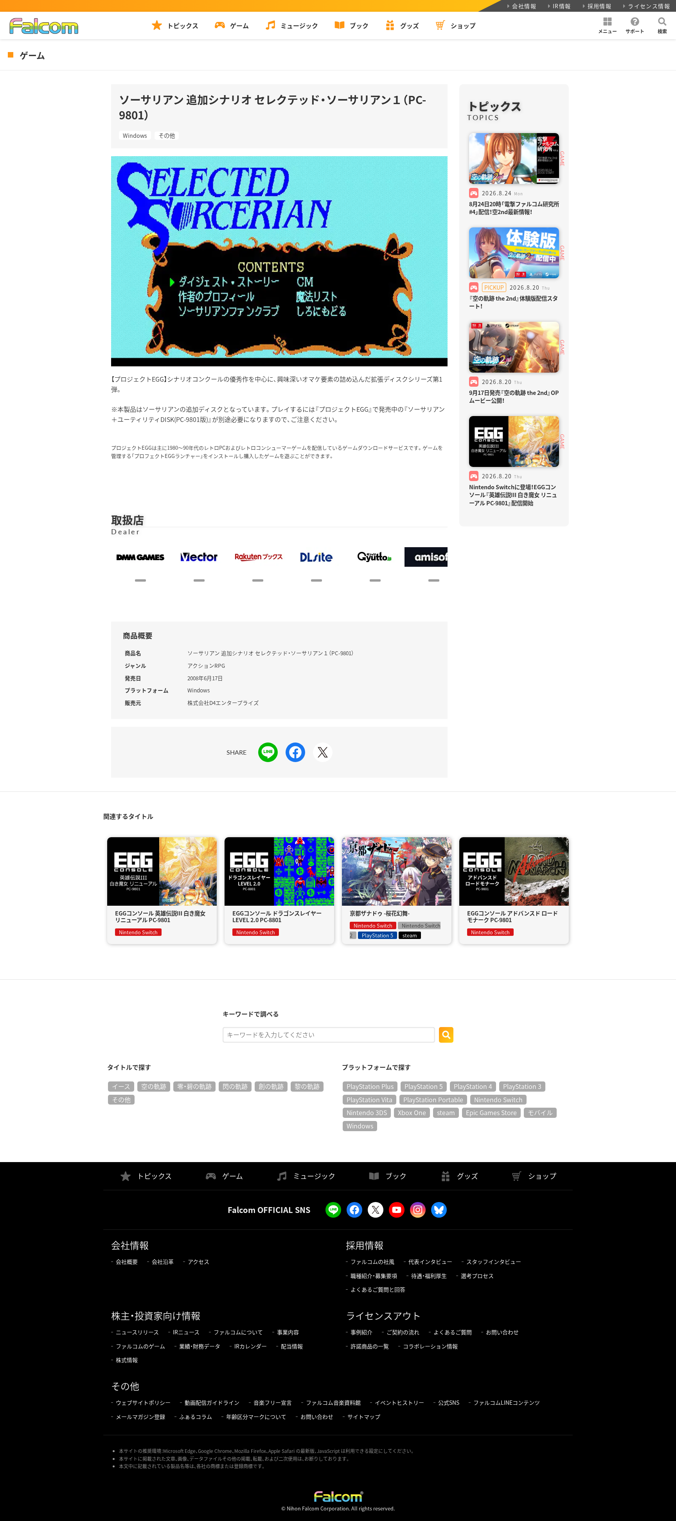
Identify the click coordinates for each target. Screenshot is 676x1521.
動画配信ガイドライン (212, 1402)
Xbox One (412, 1112)
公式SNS (448, 1402)
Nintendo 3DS (367, 1112)
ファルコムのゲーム (140, 1346)
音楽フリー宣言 (273, 1402)
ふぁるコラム (195, 1416)
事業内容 (288, 1332)
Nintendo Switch (498, 1099)
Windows (135, 135)
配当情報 (292, 1346)
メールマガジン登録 (140, 1416)
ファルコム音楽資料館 (333, 1402)
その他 (166, 135)
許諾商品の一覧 (370, 1346)
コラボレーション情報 (430, 1346)
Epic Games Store (491, 1112)
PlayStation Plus (370, 1086)
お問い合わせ (502, 1332)
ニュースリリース (137, 1332)
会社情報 (524, 6)
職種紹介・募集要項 (374, 1276)
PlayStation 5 (424, 1086)
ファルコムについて (238, 1332)
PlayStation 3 (522, 1086)
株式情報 (127, 1360)
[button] (607, 25)
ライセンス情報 (649, 6)
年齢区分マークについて (256, 1416)
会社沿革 (163, 1261)
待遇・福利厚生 (429, 1276)
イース (121, 1086)
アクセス (198, 1261)
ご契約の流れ (403, 1332)
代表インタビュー (430, 1261)
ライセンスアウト (383, 1315)
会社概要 (127, 1261)
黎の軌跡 (307, 1086)
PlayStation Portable (433, 1099)
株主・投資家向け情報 (155, 1315)
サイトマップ (363, 1416)
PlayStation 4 (473, 1086)
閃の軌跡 (235, 1086)
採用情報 (600, 6)
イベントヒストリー (399, 1402)
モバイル (540, 1112)
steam (446, 1112)
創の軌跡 (271, 1086)
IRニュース (186, 1332)
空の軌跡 (153, 1086)
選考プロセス (477, 1276)
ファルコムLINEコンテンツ (506, 1402)
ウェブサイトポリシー (143, 1402)
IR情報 (562, 6)
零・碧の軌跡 (194, 1086)
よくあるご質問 (452, 1332)
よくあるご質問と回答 (378, 1289)
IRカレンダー (250, 1346)
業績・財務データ (199, 1346)
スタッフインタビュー (493, 1261)
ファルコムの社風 (372, 1261)
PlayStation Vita (369, 1099)
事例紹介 (361, 1332)
